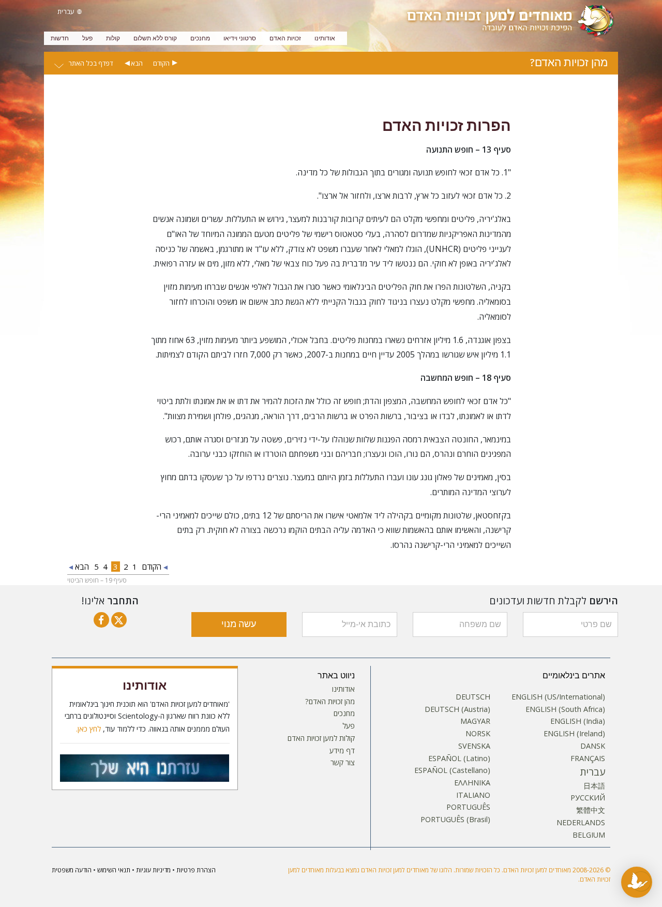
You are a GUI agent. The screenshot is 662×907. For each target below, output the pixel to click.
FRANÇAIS (587, 758)
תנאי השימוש (113, 870)
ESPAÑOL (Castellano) (452, 770)
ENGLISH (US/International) (558, 697)
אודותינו (324, 38)
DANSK (592, 746)
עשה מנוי (238, 624)
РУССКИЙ (587, 797)
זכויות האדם (285, 38)
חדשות (60, 38)
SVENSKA (474, 746)
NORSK (477, 733)
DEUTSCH (473, 697)
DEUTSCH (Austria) (457, 709)
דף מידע (342, 750)
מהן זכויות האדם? (330, 701)
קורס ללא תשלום (155, 38)
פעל (87, 38)
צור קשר (342, 762)
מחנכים (200, 38)
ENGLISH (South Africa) (565, 709)
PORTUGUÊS (468, 807)
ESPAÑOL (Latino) (459, 758)
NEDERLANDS (580, 822)
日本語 (594, 786)
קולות (113, 38)
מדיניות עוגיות (153, 870)
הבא (137, 63)
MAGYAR (475, 721)
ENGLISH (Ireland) (574, 733)
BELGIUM (589, 835)
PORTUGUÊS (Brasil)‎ (455, 819)
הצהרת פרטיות (196, 870)
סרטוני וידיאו (239, 38)
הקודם (161, 63)
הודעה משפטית (72, 870)
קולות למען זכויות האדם (321, 738)
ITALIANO (473, 795)
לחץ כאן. (88, 729)
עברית (592, 772)
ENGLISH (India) (577, 721)
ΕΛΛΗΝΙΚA (472, 782)
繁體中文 (590, 810)
